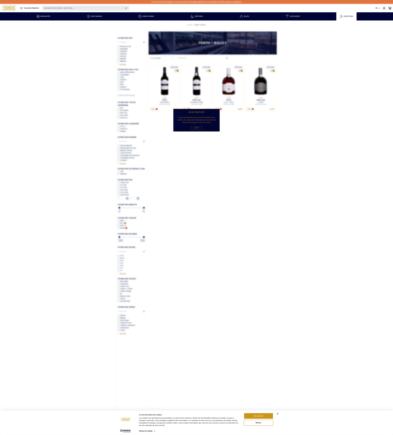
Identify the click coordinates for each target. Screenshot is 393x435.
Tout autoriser (258, 416)
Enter (196, 128)
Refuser (258, 422)
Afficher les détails (145, 431)
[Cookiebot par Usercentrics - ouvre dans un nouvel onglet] (125, 431)
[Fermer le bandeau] (277, 413)
